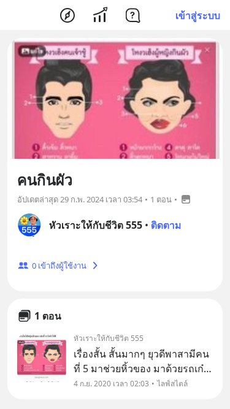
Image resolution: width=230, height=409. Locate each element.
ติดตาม (166, 225)
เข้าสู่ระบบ (197, 15)
